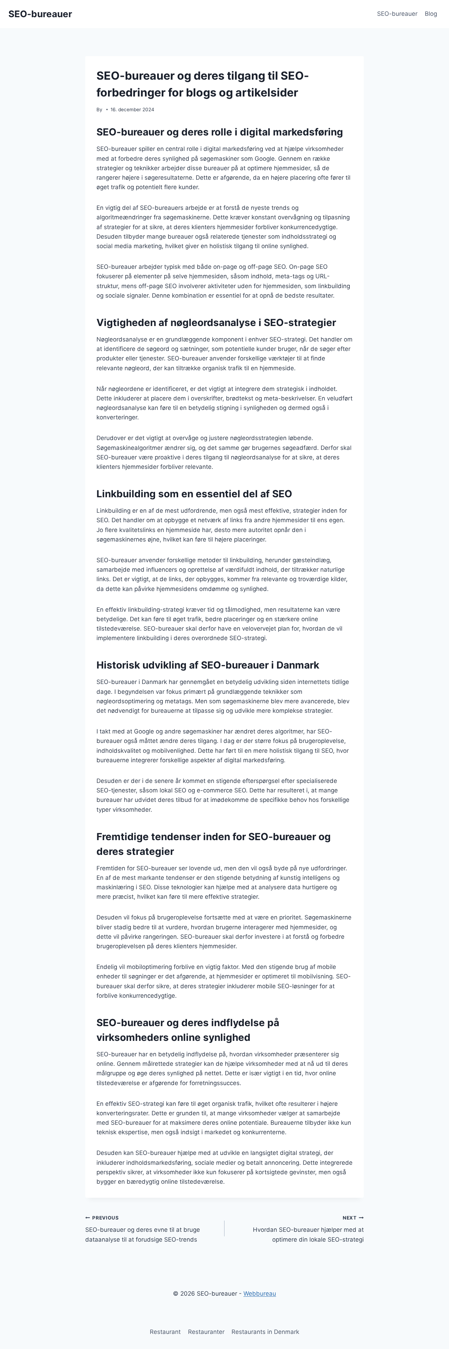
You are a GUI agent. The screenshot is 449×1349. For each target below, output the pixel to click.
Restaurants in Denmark (265, 1331)
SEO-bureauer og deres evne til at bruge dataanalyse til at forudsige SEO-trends (142, 1229)
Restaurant (165, 1331)
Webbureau (259, 1293)
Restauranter (206, 1331)
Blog (431, 13)
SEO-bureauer (397, 13)
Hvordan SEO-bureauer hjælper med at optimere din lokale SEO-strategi (308, 1229)
